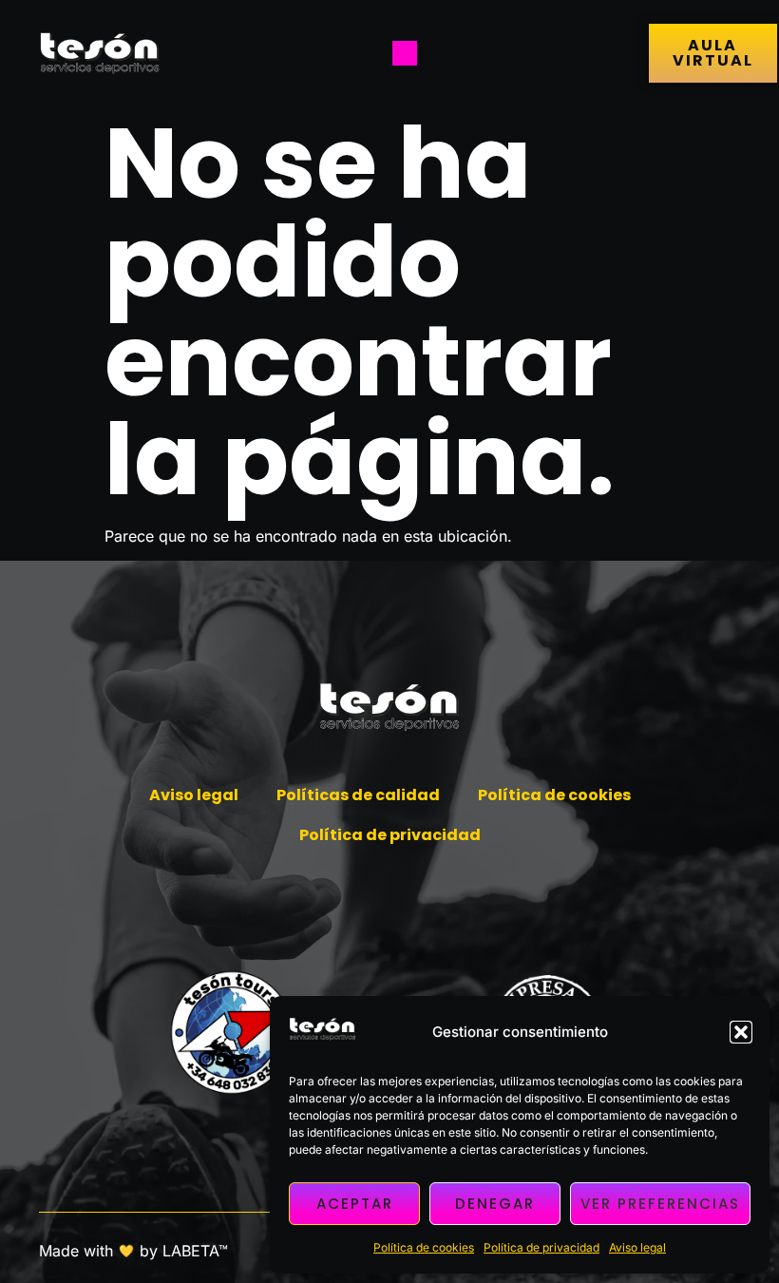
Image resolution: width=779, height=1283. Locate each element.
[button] (741, 1032)
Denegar (495, 1204)
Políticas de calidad (358, 795)
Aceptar (354, 1204)
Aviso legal (637, 1247)
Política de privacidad (541, 1247)
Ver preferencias (660, 1204)
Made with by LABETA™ (133, 1250)
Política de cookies (423, 1247)
